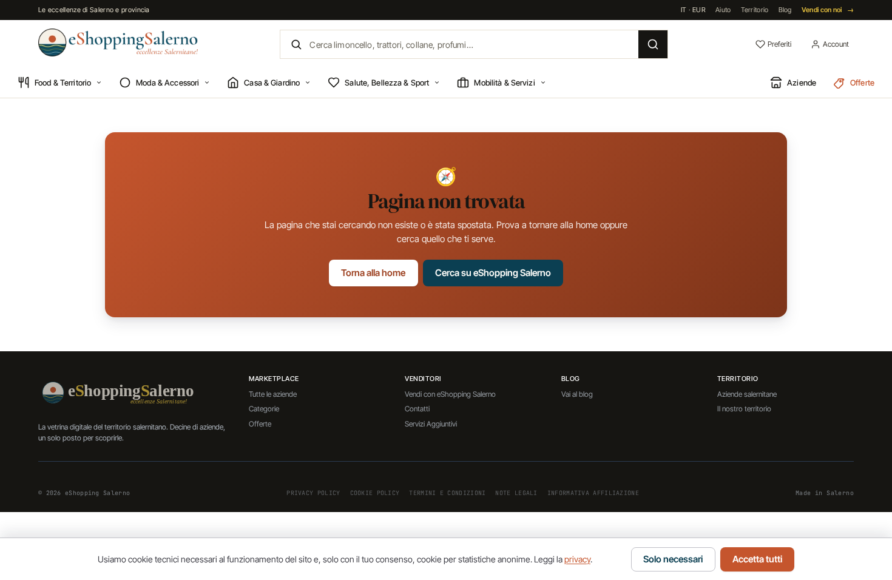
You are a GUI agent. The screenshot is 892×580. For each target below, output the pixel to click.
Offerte (260, 423)
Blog (785, 9)
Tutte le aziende (273, 394)
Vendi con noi (828, 9)
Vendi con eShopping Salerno (450, 394)
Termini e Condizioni (447, 493)
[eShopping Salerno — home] (118, 42)
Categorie (264, 408)
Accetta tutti (757, 559)
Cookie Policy (375, 493)
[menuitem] (59, 83)
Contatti (417, 408)
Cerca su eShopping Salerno (493, 272)
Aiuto (723, 9)
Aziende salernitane (747, 394)
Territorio (755, 9)
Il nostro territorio (744, 408)
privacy (577, 559)
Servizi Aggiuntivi (431, 423)
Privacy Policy (313, 493)
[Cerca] (652, 44)
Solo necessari (673, 559)
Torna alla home (373, 272)
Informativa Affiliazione (593, 493)
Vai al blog (577, 394)
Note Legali (516, 493)
